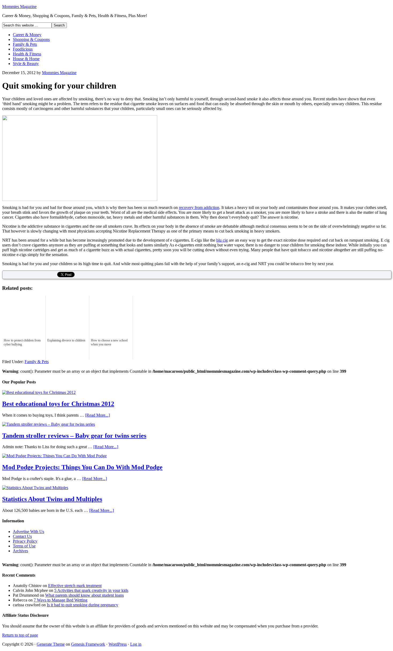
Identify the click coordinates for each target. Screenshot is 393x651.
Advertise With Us (28, 531)
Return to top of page (20, 635)
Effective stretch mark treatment (75, 585)
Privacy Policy (25, 541)
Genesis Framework (88, 644)
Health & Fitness (27, 54)
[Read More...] (97, 415)
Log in (135, 644)
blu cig (222, 240)
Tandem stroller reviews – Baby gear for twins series (74, 435)
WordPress (118, 644)
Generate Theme (51, 644)
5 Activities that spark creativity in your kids (91, 590)
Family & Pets (25, 44)
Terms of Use (24, 546)
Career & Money (27, 34)
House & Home (26, 58)
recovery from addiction (199, 207)
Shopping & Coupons (31, 39)
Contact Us (22, 536)
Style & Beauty (26, 63)
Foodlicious (23, 49)
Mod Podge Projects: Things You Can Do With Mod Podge (82, 467)
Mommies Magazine (19, 6)
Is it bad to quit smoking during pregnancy (82, 605)
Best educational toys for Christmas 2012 (58, 403)
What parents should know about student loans (84, 595)
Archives (20, 551)
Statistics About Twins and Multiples (52, 499)
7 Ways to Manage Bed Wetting (60, 600)
